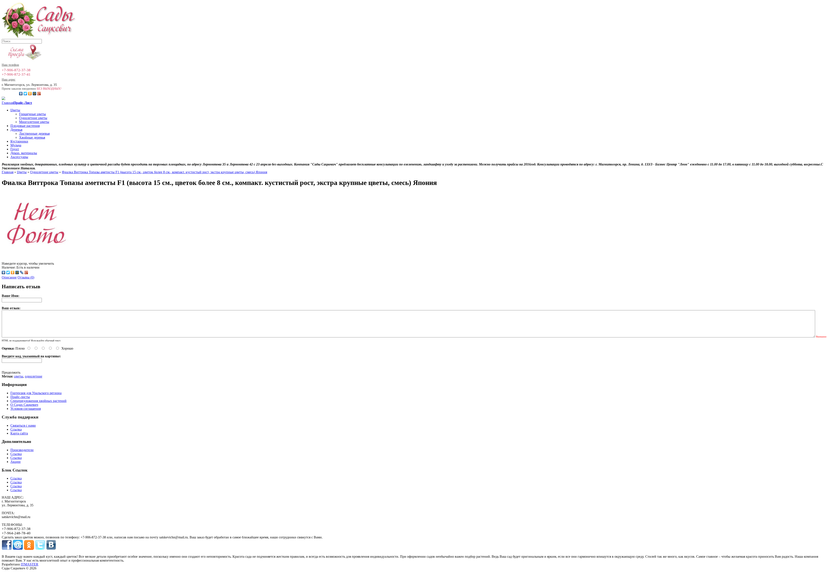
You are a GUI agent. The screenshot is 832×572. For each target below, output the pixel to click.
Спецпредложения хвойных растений (38, 401)
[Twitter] (25, 93)
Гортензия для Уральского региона (36, 393)
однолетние (33, 376)
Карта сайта (19, 433)
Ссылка (16, 429)
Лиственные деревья (34, 133)
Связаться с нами (23, 425)
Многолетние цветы (34, 122)
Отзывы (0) (26, 277)
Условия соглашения (25, 408)
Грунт (14, 149)
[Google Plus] (39, 93)
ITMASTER (29, 564)
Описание (9, 277)
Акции (15, 461)
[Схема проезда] (22, 60)
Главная (7, 103)
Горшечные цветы (32, 114)
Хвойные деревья (32, 137)
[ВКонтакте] (21, 93)
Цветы (15, 110)
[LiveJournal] (22, 272)
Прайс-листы (20, 397)
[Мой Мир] (34, 93)
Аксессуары (19, 157)
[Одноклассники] (30, 93)
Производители (22, 450)
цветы (18, 376)
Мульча (15, 145)
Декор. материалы (23, 153)
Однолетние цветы (33, 118)
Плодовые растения (25, 126)
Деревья (16, 129)
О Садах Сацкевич (24, 405)
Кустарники (19, 141)
